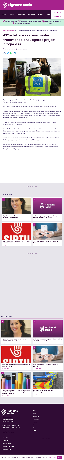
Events (40, 14)
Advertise (5, 438)
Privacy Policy (6, 449)
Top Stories (11, 49)
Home (4, 30)
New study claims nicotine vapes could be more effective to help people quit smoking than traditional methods (16, 391)
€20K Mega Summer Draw (53, 21)
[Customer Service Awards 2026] (19, 21)
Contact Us (6, 440)
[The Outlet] (43, 23)
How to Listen (6, 443)
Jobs (34, 431)
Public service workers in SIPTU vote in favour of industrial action (16, 242)
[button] (4, 53)
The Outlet (48, 23)
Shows (49, 14)
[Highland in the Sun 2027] (13, 23)
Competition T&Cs (8, 446)
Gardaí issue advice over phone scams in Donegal (45, 242)
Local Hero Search (11, 21)
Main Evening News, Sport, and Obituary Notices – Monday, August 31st (45, 216)
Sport (12, 14)
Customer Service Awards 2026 (31, 21)
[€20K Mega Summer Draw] (43, 21)
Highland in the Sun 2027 (22, 23)
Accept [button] (59, 457)
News (4, 14)
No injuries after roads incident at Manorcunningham (43, 391)
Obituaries (21, 14)
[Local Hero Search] (4, 21)
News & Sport (10, 30)
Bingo (34, 428)
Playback (31, 14)
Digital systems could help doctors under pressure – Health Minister (14, 216)
